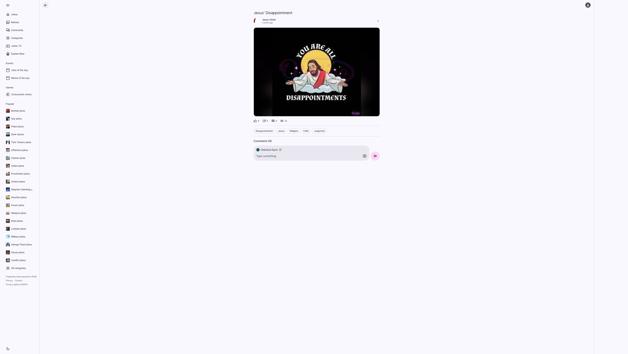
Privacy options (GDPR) (17, 284)
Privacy (9, 280)
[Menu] (8, 5)
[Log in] (588, 5)
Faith (306, 130)
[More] (378, 21)
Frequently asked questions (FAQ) (21, 276)
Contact (18, 280)
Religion (294, 130)
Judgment (319, 130)
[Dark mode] (8, 348)
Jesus (281, 130)
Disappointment (264, 130)
